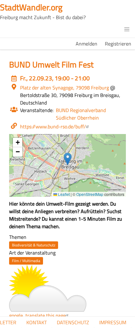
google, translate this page (37, 315)
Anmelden (86, 43)
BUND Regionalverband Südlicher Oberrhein (81, 113)
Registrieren (118, 43)
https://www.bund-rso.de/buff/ (53, 126)
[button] (127, 29)
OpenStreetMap (89, 194)
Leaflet (63, 194)
